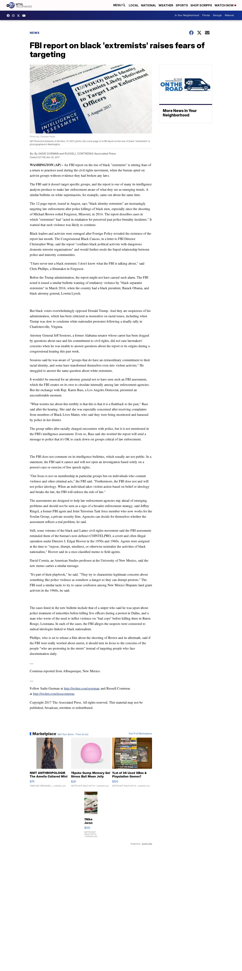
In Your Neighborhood (187, 15)
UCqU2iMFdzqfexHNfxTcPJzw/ (24, 15)
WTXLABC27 (9, 15)
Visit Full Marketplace (140, 733)
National (148, 5)
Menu (117, 5)
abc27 (19, 15)
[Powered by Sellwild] (147, 844)
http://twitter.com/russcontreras (53, 693)
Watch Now (224, 5)
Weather (166, 5)
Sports (182, 5)
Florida (206, 15)
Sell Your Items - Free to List (73, 734)
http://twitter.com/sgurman (82, 688)
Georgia (217, 15)
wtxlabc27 (14, 15)
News (35, 33)
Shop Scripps (201, 5)
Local (134, 5)
